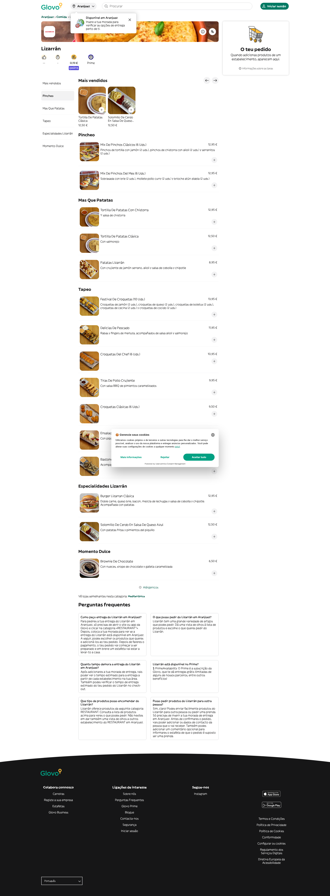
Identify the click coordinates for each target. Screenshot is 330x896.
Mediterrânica (136, 596)
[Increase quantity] (101, 110)
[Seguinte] (215, 80)
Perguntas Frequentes (129, 800)
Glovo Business (58, 812)
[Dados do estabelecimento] (202, 31)
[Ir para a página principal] (51, 6)
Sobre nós (129, 793)
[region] (148, 107)
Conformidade (271, 837)
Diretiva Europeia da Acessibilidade (271, 860)
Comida (61, 17)
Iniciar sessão (129, 831)
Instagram (200, 793)
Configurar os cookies (271, 843)
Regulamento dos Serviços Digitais (271, 851)
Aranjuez (47, 17)
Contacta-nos (129, 818)
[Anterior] (207, 80)
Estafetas (58, 806)
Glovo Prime (130, 806)
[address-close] (129, 19)
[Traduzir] (212, 31)
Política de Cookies (271, 831)
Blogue (129, 812)
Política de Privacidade (271, 825)
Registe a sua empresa (58, 800)
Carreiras (58, 793)
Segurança (129, 824)
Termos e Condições (271, 818)
